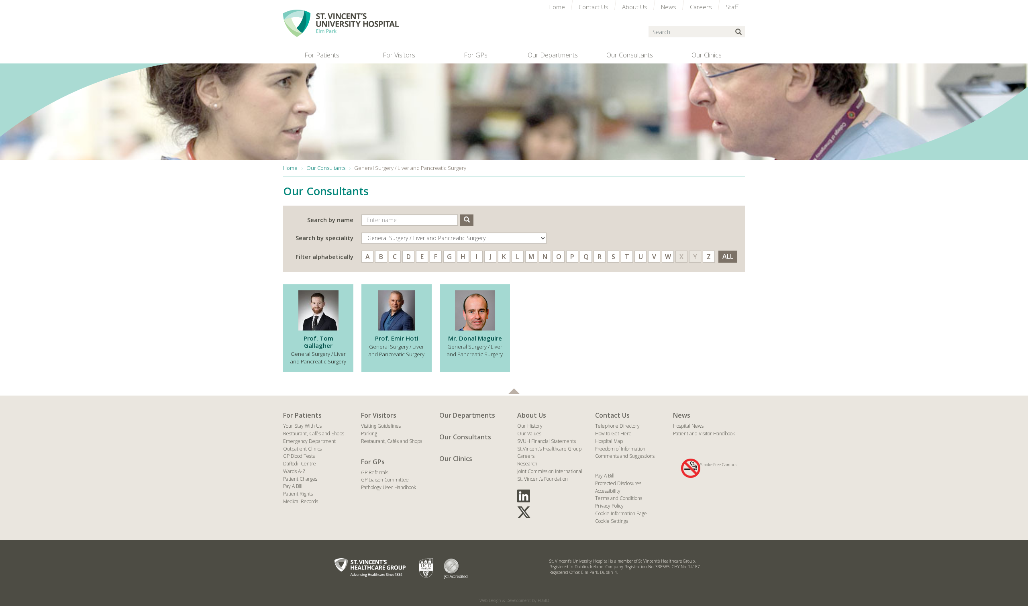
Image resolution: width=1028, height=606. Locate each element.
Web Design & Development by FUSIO (514, 600)
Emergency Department (309, 441)
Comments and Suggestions (625, 456)
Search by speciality (324, 238)
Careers (525, 456)
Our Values (529, 433)
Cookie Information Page (621, 513)
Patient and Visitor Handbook (704, 433)
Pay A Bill (292, 486)
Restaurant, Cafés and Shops (313, 433)
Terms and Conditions (618, 498)
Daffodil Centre (299, 463)
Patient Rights (298, 493)
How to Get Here (613, 433)
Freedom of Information (620, 448)
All (727, 256)
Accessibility (607, 491)
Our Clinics (455, 458)
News (681, 415)
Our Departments (467, 415)
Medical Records (300, 501)
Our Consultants (465, 437)
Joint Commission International (549, 471)
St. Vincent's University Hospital (341, 23)
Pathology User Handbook (388, 487)
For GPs (373, 461)
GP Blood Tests (299, 456)
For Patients (302, 415)
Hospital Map (609, 441)
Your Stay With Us (302, 425)
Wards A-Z (294, 471)
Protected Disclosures (618, 483)
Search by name (330, 220)
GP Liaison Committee (385, 479)
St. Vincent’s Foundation (542, 478)
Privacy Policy (609, 505)
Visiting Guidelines (381, 425)
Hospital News (688, 425)
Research (527, 463)
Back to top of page (514, 391)
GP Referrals (374, 472)
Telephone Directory (617, 425)
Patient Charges (300, 478)
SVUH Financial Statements (546, 441)
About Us (531, 415)
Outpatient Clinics (302, 448)
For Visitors (378, 415)
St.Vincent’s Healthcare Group (549, 448)
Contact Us (612, 415)
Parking (369, 433)
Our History (530, 425)
